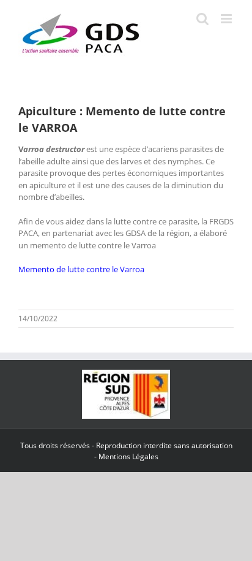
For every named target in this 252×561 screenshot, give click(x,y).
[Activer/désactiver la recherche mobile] (202, 18)
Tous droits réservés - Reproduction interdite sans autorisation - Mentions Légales (126, 451)
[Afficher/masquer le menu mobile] (227, 18)
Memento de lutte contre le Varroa (81, 269)
